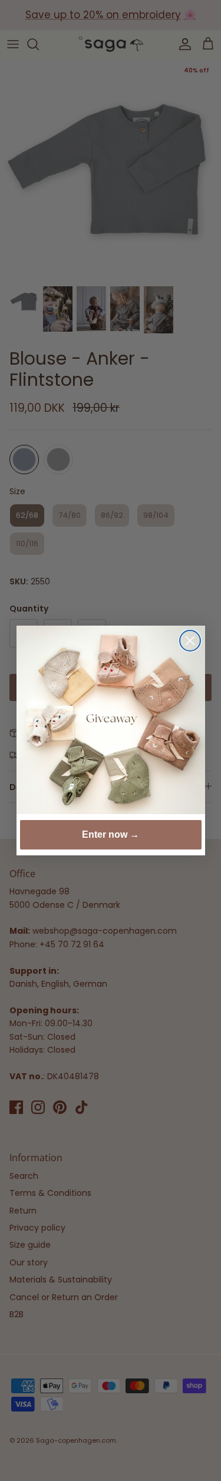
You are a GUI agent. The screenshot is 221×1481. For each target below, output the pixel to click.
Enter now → (110, 834)
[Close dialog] (190, 640)
